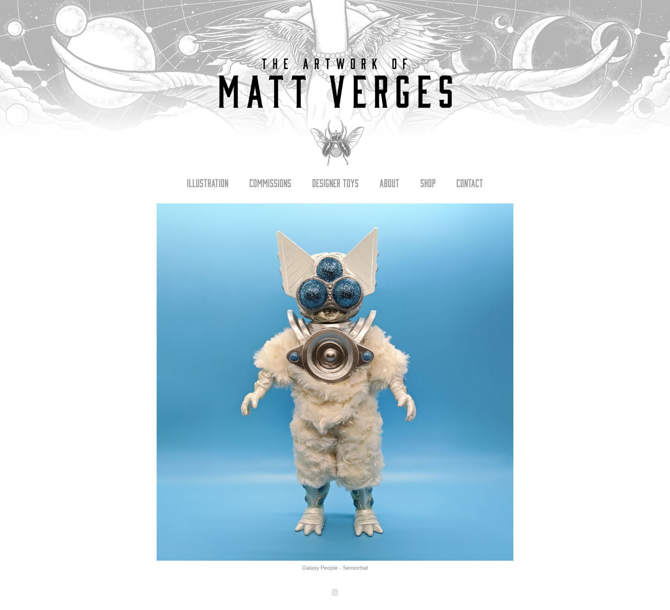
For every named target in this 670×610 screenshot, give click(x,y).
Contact (469, 182)
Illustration (207, 182)
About (389, 182)
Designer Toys (335, 182)
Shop (427, 182)
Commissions (270, 182)
